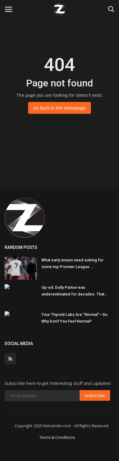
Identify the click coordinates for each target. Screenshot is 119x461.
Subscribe (95, 395)
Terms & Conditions (57, 437)
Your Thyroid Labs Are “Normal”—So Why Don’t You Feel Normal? (74, 317)
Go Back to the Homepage (59, 108)
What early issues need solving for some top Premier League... (72, 263)
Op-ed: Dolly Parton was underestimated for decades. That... (74, 290)
